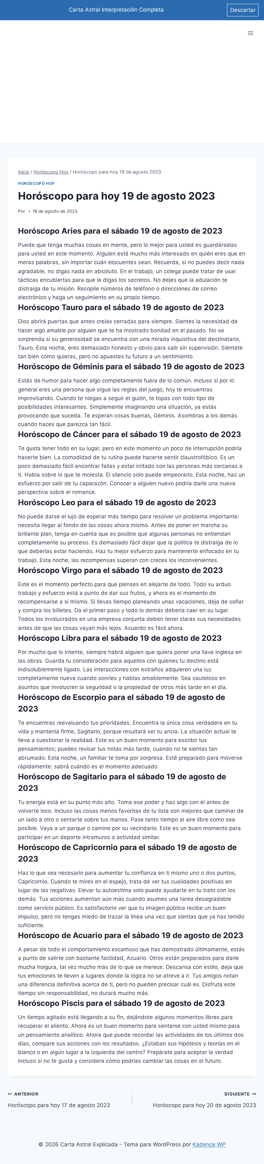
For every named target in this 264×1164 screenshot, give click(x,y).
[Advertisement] (132, 94)
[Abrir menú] (250, 33)
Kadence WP (209, 1144)
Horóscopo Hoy (36, 183)
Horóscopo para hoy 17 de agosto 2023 (59, 1099)
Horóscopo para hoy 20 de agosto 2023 (204, 1099)
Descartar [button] (243, 10)
